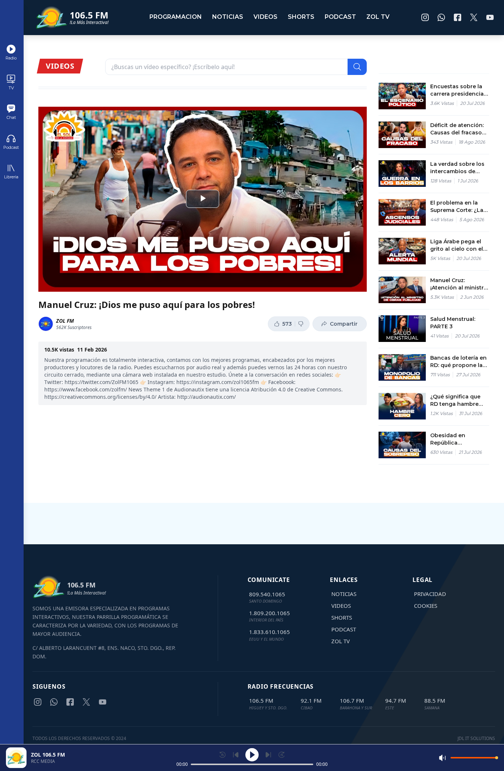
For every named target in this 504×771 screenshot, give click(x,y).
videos (265, 16)
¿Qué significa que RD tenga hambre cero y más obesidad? (455, 400)
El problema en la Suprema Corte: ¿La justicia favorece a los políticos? (456, 206)
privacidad (430, 593)
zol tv (378, 16)
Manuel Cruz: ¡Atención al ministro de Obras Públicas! (458, 284)
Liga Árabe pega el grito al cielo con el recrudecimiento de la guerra (457, 245)
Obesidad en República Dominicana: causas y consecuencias (457, 439)
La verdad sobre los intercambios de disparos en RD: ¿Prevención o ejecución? (457, 168)
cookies (425, 605)
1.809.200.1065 (269, 613)
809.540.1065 (267, 594)
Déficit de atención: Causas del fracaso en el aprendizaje (457, 129)
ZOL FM (65, 320)
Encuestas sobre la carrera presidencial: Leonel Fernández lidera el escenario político (458, 90)
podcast (340, 16)
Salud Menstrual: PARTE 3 (452, 323)
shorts (301, 16)
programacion (175, 16)
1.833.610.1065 (269, 631)
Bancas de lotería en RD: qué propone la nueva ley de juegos (458, 361)
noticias (227, 16)
